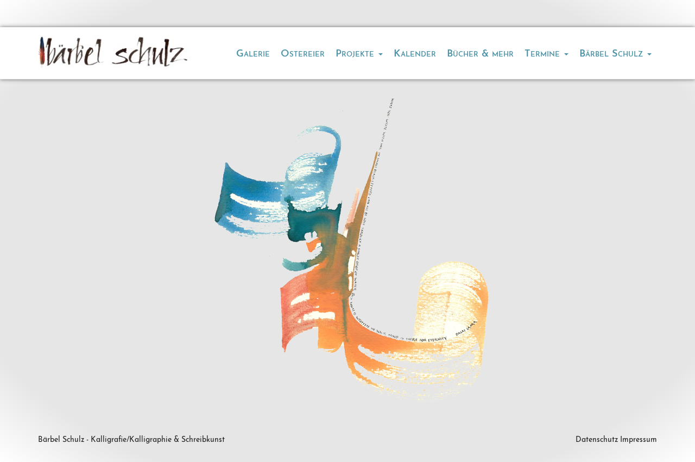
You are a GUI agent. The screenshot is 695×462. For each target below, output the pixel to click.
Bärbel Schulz (612, 54)
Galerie (253, 54)
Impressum (638, 440)
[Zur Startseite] (112, 51)
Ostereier (303, 54)
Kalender (415, 54)
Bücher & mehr (480, 54)
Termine (544, 54)
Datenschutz (597, 440)
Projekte (356, 54)
